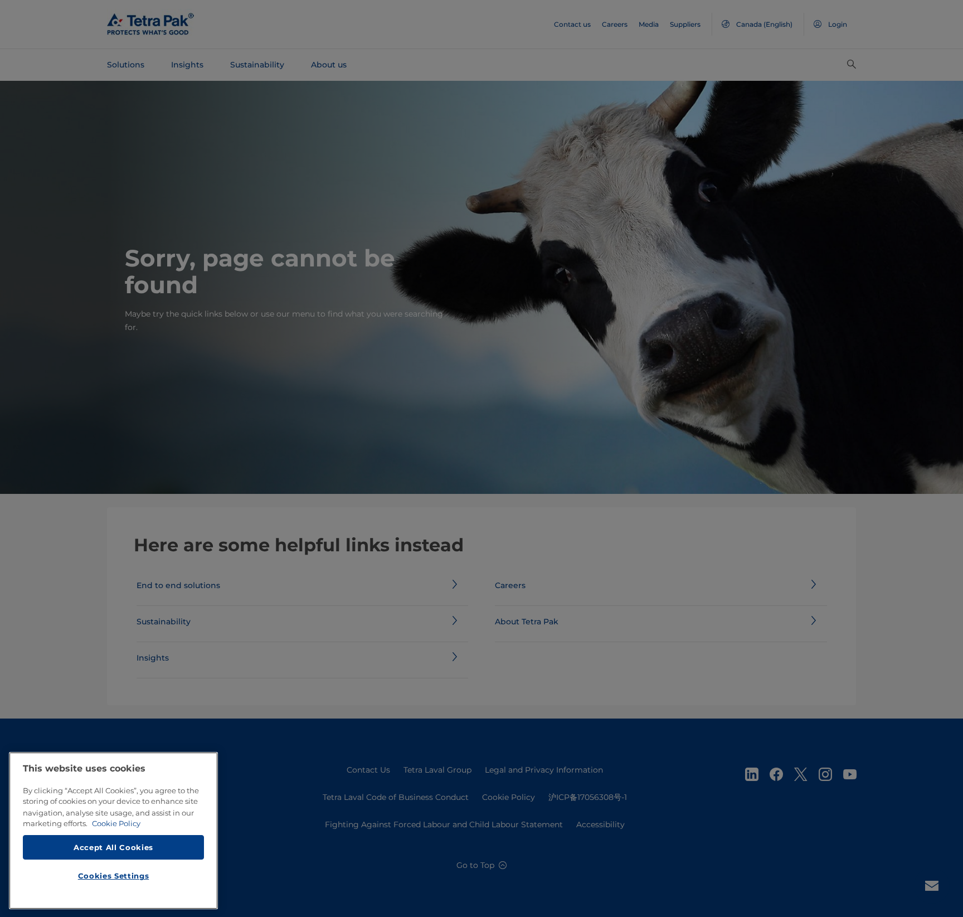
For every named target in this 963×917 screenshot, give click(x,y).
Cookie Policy (116, 823)
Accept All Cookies (113, 846)
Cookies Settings (113, 875)
